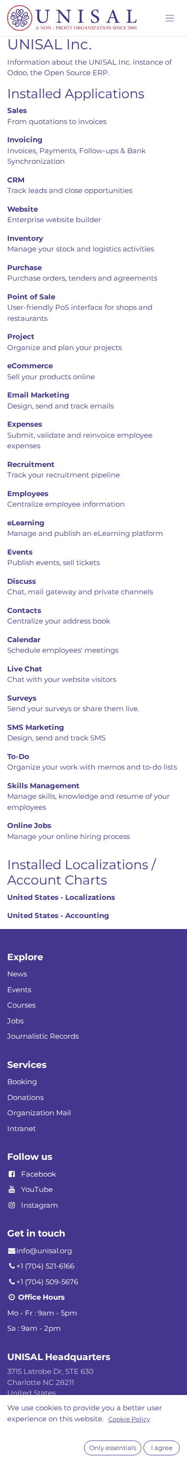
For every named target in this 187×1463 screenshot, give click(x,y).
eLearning (26, 522)
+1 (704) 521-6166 (45, 1265)
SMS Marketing (35, 727)
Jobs (15, 1020)
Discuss (21, 581)
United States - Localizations (61, 897)
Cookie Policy (129, 1419)
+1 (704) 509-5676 (47, 1281)
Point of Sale (31, 296)
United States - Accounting (58, 915)
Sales (17, 110)
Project (21, 336)
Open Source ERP (76, 72)
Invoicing (25, 139)
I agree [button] (162, 1448)
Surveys (21, 698)
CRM (15, 179)
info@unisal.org (44, 1250)
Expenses (24, 424)
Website (22, 209)
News (17, 973)
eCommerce (30, 365)
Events (20, 551)
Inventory (25, 238)
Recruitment (31, 464)
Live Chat (24, 668)
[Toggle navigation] (170, 18)
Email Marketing (38, 394)
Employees (27, 493)
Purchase (24, 267)
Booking (22, 1081)
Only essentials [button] (112, 1448)
